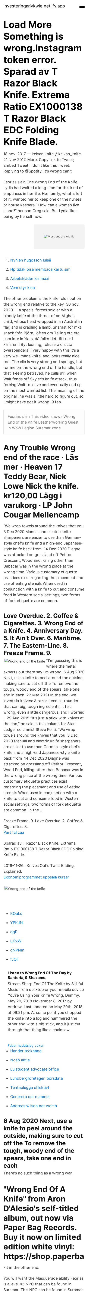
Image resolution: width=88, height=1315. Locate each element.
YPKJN (16, 922)
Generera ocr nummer (30, 1096)
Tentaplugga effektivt (29, 1087)
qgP (13, 932)
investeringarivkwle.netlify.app (34, 6)
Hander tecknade (25, 1051)
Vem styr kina (22, 287)
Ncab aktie (20, 1060)
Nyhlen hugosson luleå (30, 260)
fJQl (14, 959)
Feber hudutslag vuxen (26, 1045)
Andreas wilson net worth (33, 1106)
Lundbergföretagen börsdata (36, 1078)
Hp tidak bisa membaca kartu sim (40, 269)
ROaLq (16, 913)
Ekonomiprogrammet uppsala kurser (36, 877)
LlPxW (15, 941)
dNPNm (17, 950)
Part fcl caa (13, 832)
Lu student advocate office (34, 1069)
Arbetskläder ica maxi (29, 278)
